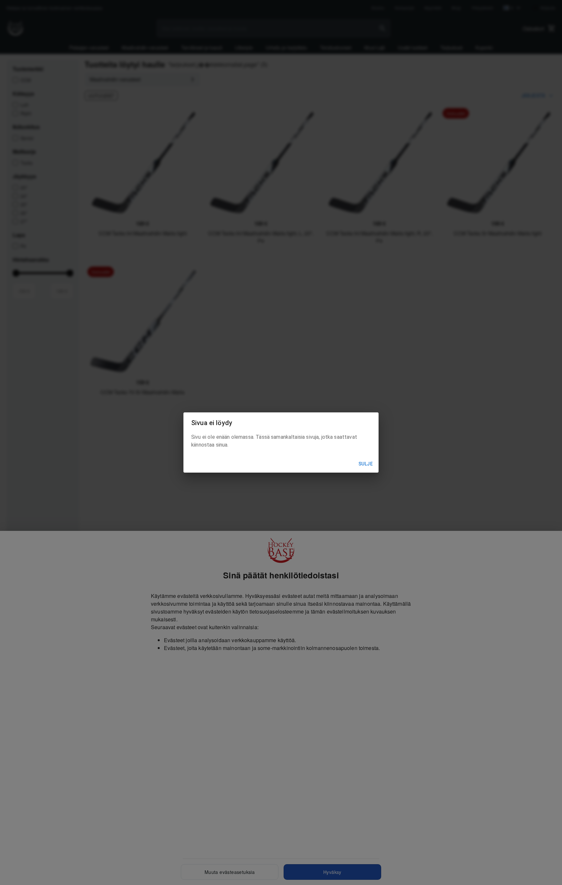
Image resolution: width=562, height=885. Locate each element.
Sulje (365, 463)
